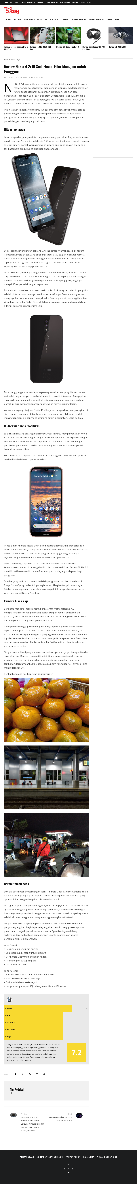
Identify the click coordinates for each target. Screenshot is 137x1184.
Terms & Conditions (81, 2)
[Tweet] (23, 1074)
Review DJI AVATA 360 (117, 47)
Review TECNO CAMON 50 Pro (40, 48)
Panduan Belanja (33, 19)
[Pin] (30, 1074)
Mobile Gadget (21, 77)
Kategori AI (50, 19)
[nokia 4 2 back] (46, 386)
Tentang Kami (11, 2)
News (8, 19)
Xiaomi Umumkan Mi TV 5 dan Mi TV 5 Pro (60, 1117)
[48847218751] (46, 808)
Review (17, 19)
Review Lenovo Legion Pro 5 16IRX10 (16, 48)
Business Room (96, 19)
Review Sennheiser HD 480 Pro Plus (93, 48)
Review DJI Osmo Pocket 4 (67, 47)
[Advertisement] (113, 109)
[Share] (15, 1074)
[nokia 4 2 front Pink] (46, 539)
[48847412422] (46, 741)
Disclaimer (65, 2)
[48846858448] (46, 875)
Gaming (65, 19)
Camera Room (79, 19)
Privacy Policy (51, 2)
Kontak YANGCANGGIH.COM (31, 2)
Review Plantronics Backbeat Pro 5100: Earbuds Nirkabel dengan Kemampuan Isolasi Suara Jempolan (32, 1122)
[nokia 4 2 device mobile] (46, 244)
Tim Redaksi (8, 77)
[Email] (37, 1074)
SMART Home (113, 19)
